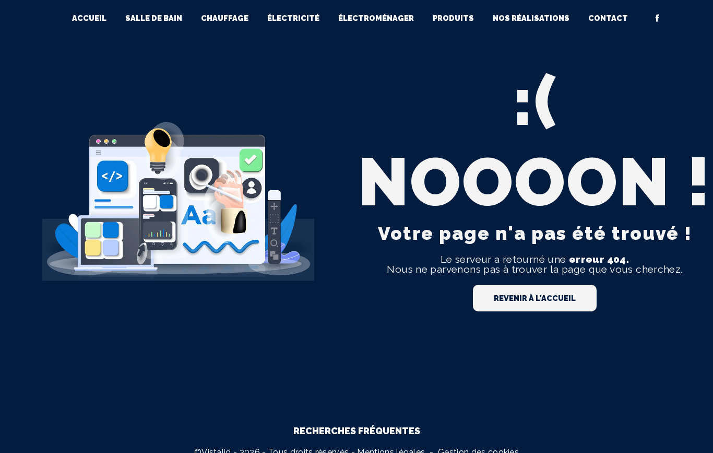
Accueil (89, 18)
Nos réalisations (531, 18)
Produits (453, 18)
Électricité (293, 18)
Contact (608, 18)
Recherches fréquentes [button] (356, 430)
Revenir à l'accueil (535, 298)
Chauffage (224, 18)
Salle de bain (153, 18)
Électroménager (376, 18)
